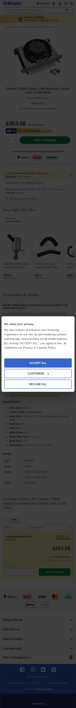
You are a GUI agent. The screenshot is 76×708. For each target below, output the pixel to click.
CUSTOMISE (36, 373)
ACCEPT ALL (38, 362)
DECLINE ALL (38, 384)
